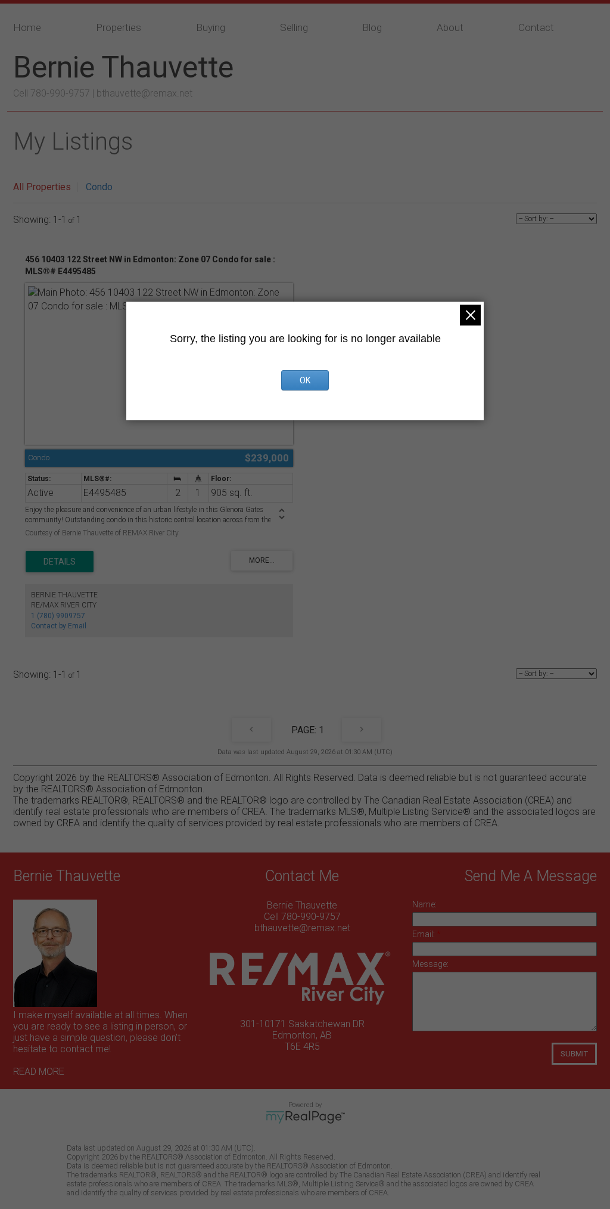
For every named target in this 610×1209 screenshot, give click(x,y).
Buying (210, 27)
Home (27, 27)
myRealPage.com (305, 1117)
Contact (536, 27)
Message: (430, 964)
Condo (99, 187)
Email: (424, 934)
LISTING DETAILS (60, 561)
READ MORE (38, 1071)
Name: (424, 904)
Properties (118, 27)
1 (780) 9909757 (58, 616)
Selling (294, 27)
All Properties (42, 187)
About (450, 27)
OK (305, 380)
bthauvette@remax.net (144, 93)
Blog (372, 27)
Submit (574, 1053)
